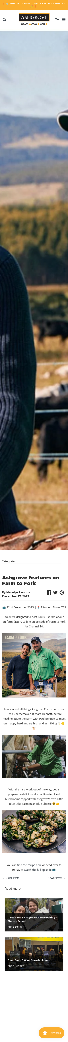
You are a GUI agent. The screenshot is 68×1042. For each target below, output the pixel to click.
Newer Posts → (57, 878)
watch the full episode (37, 869)
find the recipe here (29, 865)
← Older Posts (10, 878)
